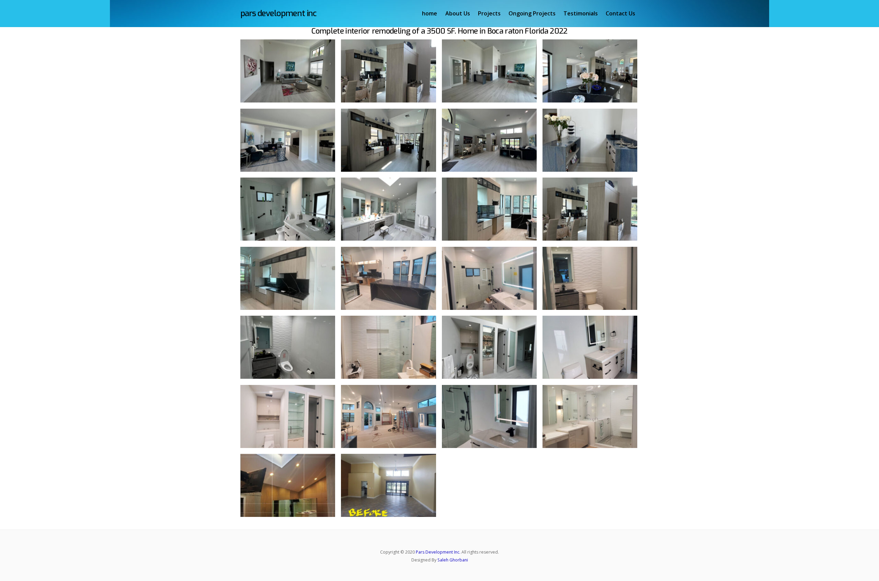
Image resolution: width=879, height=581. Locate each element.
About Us (457, 13)
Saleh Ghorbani (452, 560)
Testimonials (580, 13)
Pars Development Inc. (438, 552)
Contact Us (620, 13)
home (429, 13)
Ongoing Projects (532, 13)
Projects (489, 13)
